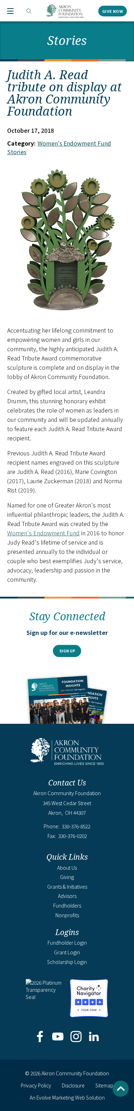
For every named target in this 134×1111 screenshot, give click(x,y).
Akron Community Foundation (65, 11)
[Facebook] (40, 1037)
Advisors (67, 896)
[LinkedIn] (93, 1037)
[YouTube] (58, 1037)
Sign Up (67, 650)
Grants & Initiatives (67, 886)
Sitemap (104, 1085)
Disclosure (73, 1085)
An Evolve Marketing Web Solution (67, 1097)
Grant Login (67, 952)
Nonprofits (67, 915)
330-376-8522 (76, 826)
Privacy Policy (36, 1085)
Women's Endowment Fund (43, 533)
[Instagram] (76, 1037)
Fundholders (67, 905)
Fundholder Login (67, 942)
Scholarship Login (67, 962)
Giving (67, 877)
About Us (67, 867)
